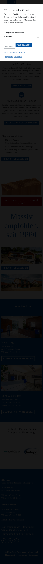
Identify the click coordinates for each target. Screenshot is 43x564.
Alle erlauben (23, 45)
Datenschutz (18, 57)
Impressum (9, 57)
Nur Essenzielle (9, 45)
